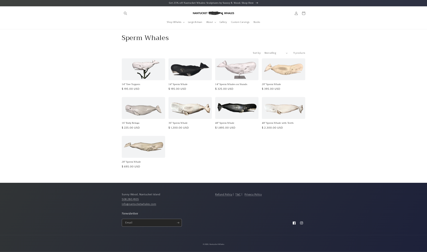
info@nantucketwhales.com (139, 204)
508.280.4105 (130, 199)
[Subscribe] (178, 223)
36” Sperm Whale (178, 123)
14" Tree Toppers (131, 84)
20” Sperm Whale (271, 84)
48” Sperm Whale (224, 123)
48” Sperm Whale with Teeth (278, 123)
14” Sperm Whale (178, 84)
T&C (238, 194)
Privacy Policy (253, 194)
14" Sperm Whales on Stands (231, 84)
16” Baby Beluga (130, 123)
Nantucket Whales (216, 244)
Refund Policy (223, 194)
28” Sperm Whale (131, 162)
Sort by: (257, 53)
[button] (125, 13)
